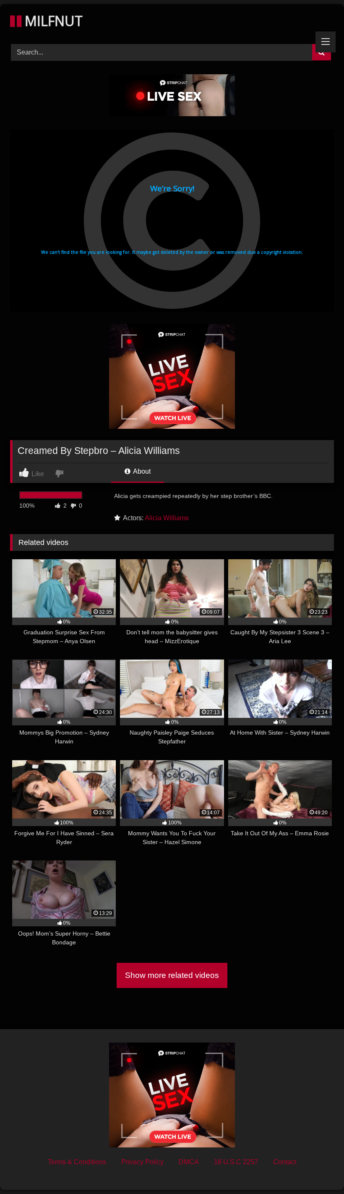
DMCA (189, 1161)
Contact (284, 1161)
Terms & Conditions (77, 1161)
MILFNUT (52, 21)
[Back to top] (318, 1169)
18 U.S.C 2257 (236, 1161)
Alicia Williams (167, 517)
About (141, 471)
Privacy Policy (142, 1161)
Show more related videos (172, 975)
